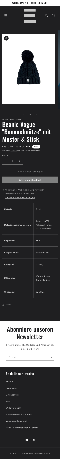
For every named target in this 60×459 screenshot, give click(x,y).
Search (9, 381)
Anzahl (5, 155)
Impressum (11, 388)
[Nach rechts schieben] (36, 114)
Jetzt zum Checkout (30, 180)
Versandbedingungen (16, 421)
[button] (6, 15)
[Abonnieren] (51, 357)
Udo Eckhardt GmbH (25, 453)
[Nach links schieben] (23, 114)
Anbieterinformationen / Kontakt (22, 427)
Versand (13, 151)
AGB (8, 401)
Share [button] (8, 304)
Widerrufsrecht (13, 408)
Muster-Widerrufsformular (19, 414)
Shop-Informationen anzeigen (20, 197)
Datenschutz (12, 395)
